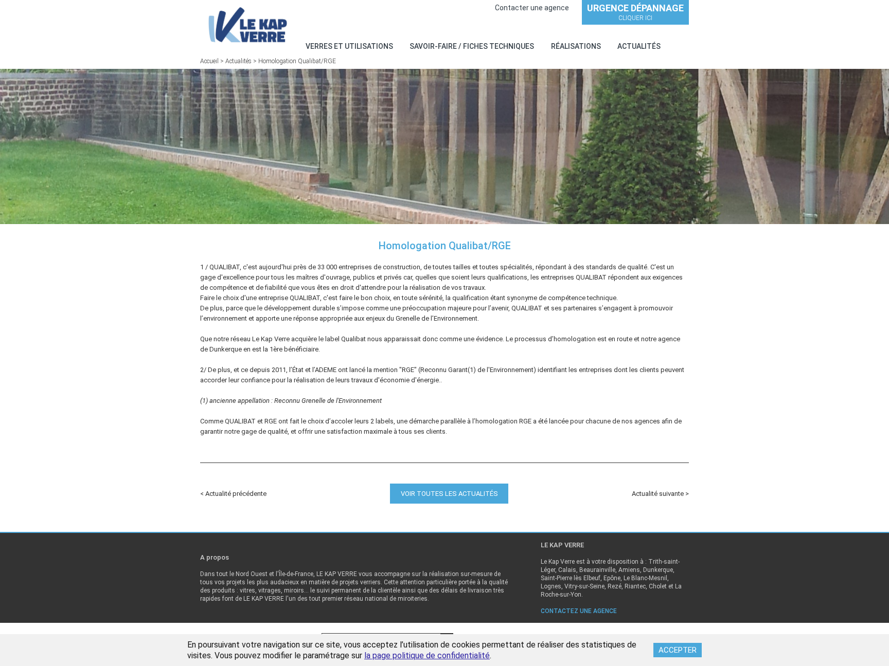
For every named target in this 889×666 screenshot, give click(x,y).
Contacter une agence (532, 8)
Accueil (209, 61)
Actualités (639, 46)
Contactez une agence (579, 611)
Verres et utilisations (349, 46)
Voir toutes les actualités (449, 493)
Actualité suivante (658, 493)
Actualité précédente (235, 493)
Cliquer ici (635, 12)
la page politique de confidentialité (427, 655)
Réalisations (576, 46)
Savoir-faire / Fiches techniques (472, 46)
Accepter (678, 650)
